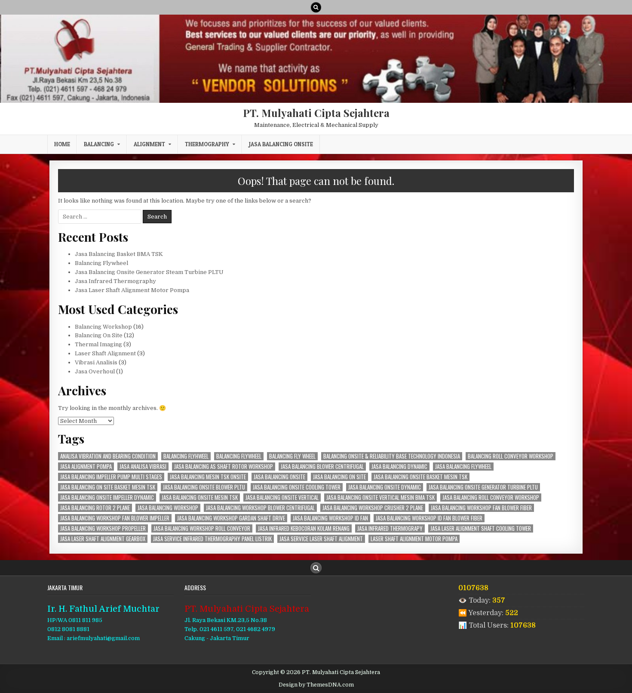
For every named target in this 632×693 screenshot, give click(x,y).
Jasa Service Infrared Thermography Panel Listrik (212, 539)
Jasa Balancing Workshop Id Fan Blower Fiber (429, 518)
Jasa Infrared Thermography (115, 281)
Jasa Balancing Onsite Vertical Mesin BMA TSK (380, 497)
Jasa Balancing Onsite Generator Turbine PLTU (483, 487)
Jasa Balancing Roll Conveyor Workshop (490, 497)
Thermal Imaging (98, 344)
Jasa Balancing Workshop (168, 508)
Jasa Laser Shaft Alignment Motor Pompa (132, 290)
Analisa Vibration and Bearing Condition (108, 456)
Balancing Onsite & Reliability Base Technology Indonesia (391, 456)
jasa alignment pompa (86, 466)
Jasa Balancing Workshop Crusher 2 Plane (372, 508)
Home (62, 144)
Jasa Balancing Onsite (281, 144)
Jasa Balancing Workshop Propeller (103, 528)
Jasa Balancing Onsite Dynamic (384, 487)
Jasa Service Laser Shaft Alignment (321, 539)
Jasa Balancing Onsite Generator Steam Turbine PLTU (149, 272)
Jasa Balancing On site (339, 477)
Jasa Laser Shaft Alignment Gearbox (102, 539)
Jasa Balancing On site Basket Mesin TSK (107, 487)
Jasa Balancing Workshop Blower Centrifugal (260, 508)
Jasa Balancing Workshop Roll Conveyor (201, 528)
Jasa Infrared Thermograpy (390, 528)
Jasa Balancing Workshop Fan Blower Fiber (481, 508)
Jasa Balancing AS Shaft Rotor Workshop (223, 466)
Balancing (99, 144)
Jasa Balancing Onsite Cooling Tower (297, 487)
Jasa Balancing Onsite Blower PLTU (204, 487)
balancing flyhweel (186, 456)
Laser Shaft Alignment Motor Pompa (414, 539)
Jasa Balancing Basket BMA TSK (119, 254)
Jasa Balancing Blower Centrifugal (322, 466)
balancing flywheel (238, 456)
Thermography (207, 144)
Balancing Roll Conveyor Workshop (510, 456)
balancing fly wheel (292, 456)
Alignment (149, 144)
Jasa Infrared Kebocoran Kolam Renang (304, 528)
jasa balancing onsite (279, 477)
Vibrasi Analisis (96, 362)
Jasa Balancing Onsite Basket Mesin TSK (420, 477)
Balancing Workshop (103, 326)
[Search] (316, 7)
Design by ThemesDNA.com (316, 685)
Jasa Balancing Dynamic (399, 466)
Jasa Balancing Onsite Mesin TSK (200, 497)
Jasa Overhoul (95, 371)
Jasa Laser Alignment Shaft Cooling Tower (480, 528)
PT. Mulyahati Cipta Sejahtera (316, 113)
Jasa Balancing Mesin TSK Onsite (208, 477)
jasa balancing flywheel (463, 466)
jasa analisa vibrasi (143, 466)
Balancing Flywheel (101, 263)
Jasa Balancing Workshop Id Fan (330, 518)
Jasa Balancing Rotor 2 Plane (95, 508)
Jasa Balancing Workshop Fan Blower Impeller (114, 518)
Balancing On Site (99, 335)
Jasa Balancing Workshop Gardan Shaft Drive (231, 518)
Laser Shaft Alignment (105, 353)
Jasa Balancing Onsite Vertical (282, 497)
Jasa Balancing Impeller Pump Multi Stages (111, 477)
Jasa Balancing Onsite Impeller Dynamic (107, 497)
